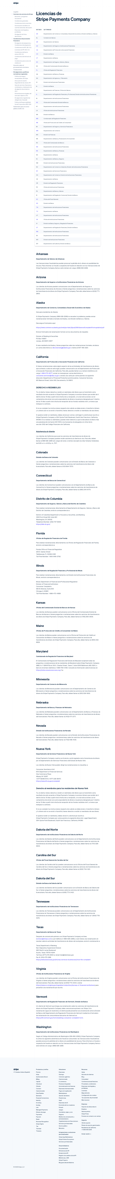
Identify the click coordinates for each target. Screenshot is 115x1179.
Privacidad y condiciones (89, 1084)
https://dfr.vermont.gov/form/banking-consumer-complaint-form (59, 1018)
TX (37, 211)
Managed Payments (42, 1110)
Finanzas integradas (65, 1084)
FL (37, 70)
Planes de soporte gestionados (91, 1125)
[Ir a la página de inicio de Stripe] (15, 1069)
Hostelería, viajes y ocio (66, 1112)
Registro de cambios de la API (67, 1155)
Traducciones (17, 69)
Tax (37, 1126)
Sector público (63, 1126)
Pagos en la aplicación (65, 1091)
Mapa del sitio (86, 1093)
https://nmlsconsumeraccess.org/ (48, 670)
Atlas (37, 1074)
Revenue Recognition (42, 1121)
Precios (38, 1072)
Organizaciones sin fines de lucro (68, 1121)
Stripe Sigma (40, 1124)
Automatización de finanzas (67, 1086)
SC (37, 199)
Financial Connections (42, 1098)
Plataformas (62, 1098)
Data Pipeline (40, 1093)
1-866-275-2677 (46, 373)
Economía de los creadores (67, 1105)
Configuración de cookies (89, 1095)
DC (37, 62)
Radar (37, 1119)
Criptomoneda (40, 1091)
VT (37, 227)
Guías (83, 1072)
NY (37, 171)
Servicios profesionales (66, 1123)
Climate (38, 1086)
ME (37, 122)
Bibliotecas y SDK (64, 1158)
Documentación (63, 1148)
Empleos (84, 1109)
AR (37, 42)
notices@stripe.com (44, 939)
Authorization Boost (42, 1077)
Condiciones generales (21, 21)
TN (37, 207)
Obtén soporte (86, 1123)
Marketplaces (63, 1093)
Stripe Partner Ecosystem (66, 1139)
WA (37, 231)
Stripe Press (85, 1114)
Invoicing (38, 1103)
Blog (83, 1077)
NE (37, 151)
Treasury (38, 1131)
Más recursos (85, 1100)
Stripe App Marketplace (66, 1137)
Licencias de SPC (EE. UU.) (22, 50)
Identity (38, 1100)
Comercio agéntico (64, 1077)
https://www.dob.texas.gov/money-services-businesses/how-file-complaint (63, 960)
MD (37, 118)
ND (37, 147)
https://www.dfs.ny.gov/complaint (48, 781)
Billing (37, 1079)
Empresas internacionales (66, 1088)
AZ (37, 46)
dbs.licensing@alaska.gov (61, 348)
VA (37, 219)
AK (37, 34)
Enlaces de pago (41, 1112)
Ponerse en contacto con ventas (91, 1116)
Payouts (38, 1117)
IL (36, 94)
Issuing (38, 1105)
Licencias (84, 1090)
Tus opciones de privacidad (90, 1097)
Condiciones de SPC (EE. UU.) (23, 47)
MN (37, 130)
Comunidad (85, 1079)
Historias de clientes (88, 1074)
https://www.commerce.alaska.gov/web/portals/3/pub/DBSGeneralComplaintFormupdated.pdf (70, 327)
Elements (39, 1095)
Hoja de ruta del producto (89, 1107)
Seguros (61, 1114)
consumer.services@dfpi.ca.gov (47, 375)
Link (37, 1107)
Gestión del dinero (64, 1095)
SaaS (60, 1100)
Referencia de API (64, 1151)
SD (37, 203)
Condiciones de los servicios (23, 23)
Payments (39, 1114)
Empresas (62, 1072)
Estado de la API (63, 1153)
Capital (38, 1081)
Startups (61, 1074)
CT (37, 58)
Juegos (61, 1110)
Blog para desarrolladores (66, 1162)
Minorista (61, 1128)
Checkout (39, 1084)
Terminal (38, 1128)
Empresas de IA (63, 1103)
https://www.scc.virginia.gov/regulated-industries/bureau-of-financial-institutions (65, 985)
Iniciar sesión (86, 1134)
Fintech (61, 1107)
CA (37, 50)
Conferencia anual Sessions (90, 1081)
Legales (15, 12)
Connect (38, 1088)
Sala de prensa (86, 1111)
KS (37, 102)
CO (37, 54)
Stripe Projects (63, 1160)
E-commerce (62, 1081)
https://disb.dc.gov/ (43, 524)
